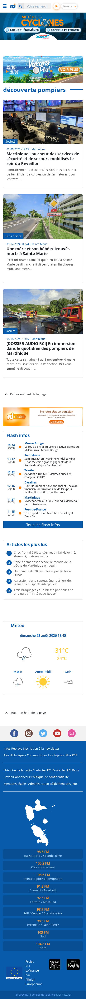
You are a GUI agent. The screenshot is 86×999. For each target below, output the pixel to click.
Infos (7, 748)
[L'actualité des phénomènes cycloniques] (22, 30)
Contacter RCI (42, 770)
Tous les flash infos (43, 524)
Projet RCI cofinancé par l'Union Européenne (31, 972)
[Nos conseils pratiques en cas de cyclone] (64, 30)
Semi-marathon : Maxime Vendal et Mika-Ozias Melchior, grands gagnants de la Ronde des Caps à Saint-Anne (50, 462)
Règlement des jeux (63, 784)
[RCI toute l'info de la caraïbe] (13, 6)
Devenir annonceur (17, 777)
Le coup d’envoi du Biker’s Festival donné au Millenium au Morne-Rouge (51, 448)
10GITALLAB (63, 994)
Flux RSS (71, 755)
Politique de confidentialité (50, 777)
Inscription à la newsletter (41, 748)
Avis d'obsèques (15, 755)
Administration (38, 784)
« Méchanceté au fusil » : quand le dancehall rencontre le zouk (51, 502)
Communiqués (37, 755)
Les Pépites (56, 755)
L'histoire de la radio (18, 770)
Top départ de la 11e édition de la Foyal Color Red (48, 514)
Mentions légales (15, 784)
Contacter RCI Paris (65, 770)
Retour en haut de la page (28, 394)
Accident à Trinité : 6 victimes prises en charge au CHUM (48, 475)
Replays (16, 748)
